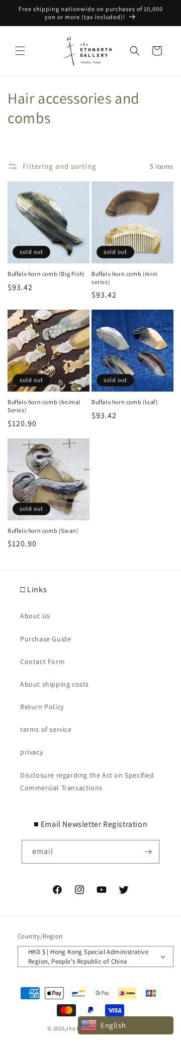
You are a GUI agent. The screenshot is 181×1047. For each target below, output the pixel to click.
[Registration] (148, 852)
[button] (20, 51)
